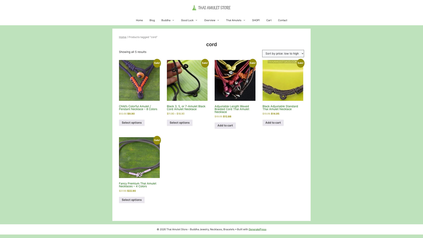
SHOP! (256, 20)
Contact (282, 20)
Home (139, 20)
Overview (209, 20)
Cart (268, 20)
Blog (152, 20)
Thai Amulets (233, 20)
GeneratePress (257, 229)
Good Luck (187, 20)
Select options (132, 122)
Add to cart (225, 125)
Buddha (165, 20)
